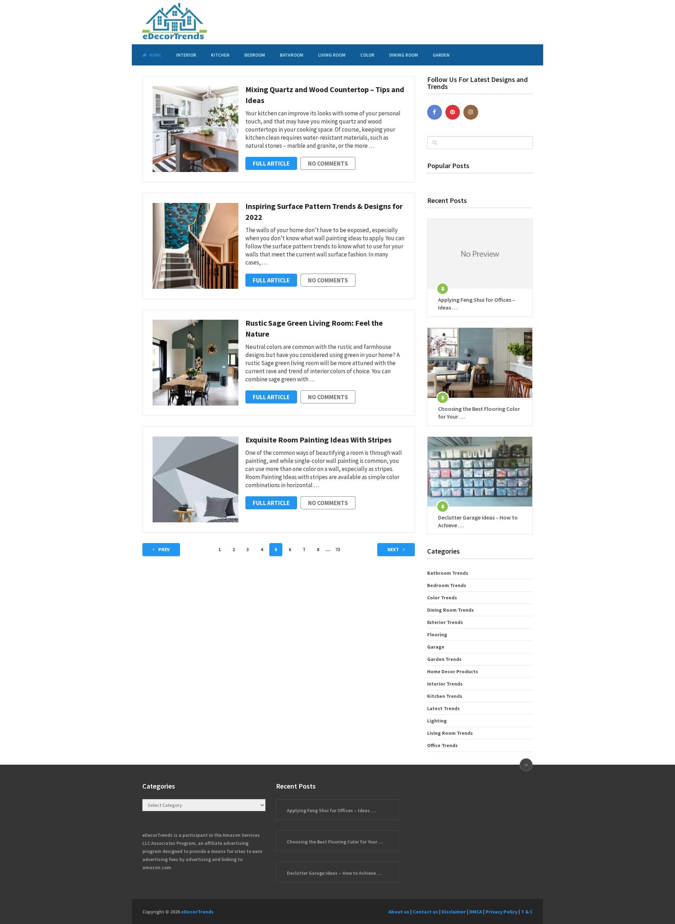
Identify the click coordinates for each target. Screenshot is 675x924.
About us (398, 912)
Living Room (332, 55)
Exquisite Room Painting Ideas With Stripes (318, 440)
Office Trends (442, 745)
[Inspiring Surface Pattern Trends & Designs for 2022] (195, 246)
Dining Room (403, 55)
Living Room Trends (450, 733)
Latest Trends (443, 708)
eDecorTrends (197, 912)
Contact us (425, 912)
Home (154, 55)
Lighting (437, 721)
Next (393, 549)
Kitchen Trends (444, 696)
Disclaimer (454, 912)
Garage (435, 647)
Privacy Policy (502, 912)
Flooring (437, 634)
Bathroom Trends (447, 573)
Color (367, 55)
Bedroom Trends (446, 585)
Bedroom (254, 55)
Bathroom (291, 55)
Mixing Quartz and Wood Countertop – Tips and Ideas (324, 94)
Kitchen (220, 55)
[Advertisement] (405, 21)
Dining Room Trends (450, 610)
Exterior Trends (445, 622)
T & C (527, 912)
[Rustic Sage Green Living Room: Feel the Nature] (195, 363)
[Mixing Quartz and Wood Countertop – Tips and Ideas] (195, 129)
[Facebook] (434, 112)
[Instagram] (470, 112)
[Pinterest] (452, 112)
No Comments (328, 163)
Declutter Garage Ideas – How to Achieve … (478, 521)
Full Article (271, 163)
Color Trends (442, 597)
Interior (186, 55)
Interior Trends (445, 684)
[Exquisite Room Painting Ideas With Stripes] (195, 479)
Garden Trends (444, 659)
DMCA (475, 912)
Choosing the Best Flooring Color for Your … (479, 412)
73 (337, 549)
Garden (441, 55)
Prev (163, 549)
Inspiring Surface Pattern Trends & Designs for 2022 (324, 211)
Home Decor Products (452, 671)
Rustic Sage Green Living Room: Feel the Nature (314, 328)
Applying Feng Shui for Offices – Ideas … (476, 303)
